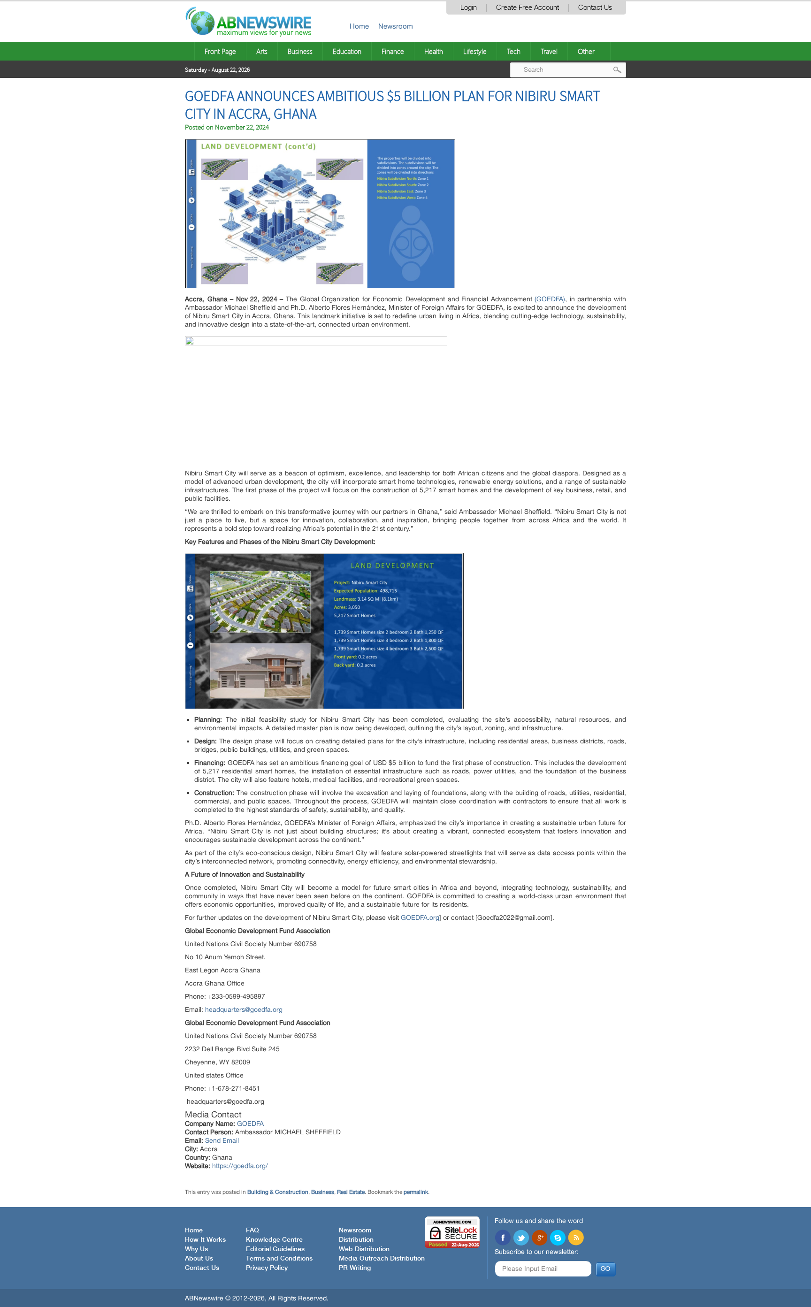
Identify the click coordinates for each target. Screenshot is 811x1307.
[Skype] (558, 1238)
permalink (416, 1192)
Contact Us (595, 7)
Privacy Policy (267, 1268)
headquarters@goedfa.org (244, 1009)
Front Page (220, 51)
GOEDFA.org (420, 917)
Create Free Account (527, 7)
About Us (199, 1258)
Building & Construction (277, 1192)
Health (433, 51)
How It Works (205, 1240)
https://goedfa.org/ (240, 1165)
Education (347, 51)
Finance (393, 51)
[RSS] (576, 1238)
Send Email (222, 1140)
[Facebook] (503, 1238)
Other (586, 51)
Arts (262, 51)
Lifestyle (475, 51)
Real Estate (351, 1192)
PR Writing (355, 1268)
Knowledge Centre (274, 1240)
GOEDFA (250, 1123)
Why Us (196, 1249)
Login (468, 7)
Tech (513, 51)
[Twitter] (521, 1238)
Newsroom (395, 26)
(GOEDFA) (550, 299)
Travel (549, 51)
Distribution (356, 1240)
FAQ (252, 1230)
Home (359, 26)
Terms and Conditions (279, 1258)
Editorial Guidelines (275, 1249)
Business (300, 51)
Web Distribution (364, 1249)
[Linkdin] (539, 1238)
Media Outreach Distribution (382, 1258)
